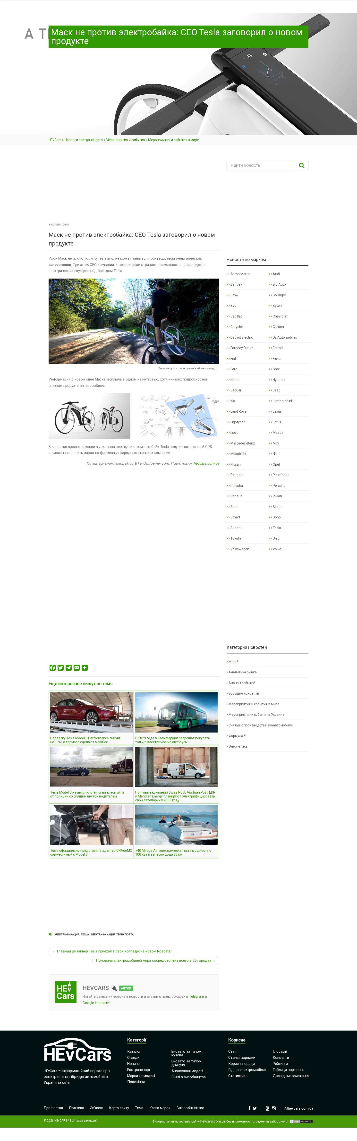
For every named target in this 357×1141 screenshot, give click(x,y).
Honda (235, 380)
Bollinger (279, 295)
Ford (233, 369)
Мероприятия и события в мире (173, 140)
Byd (233, 306)
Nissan (235, 464)
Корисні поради (241, 1063)
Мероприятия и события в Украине (256, 714)
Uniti (276, 538)
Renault (236, 496)
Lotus (276, 422)
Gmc (276, 369)
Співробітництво (190, 1108)
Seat (234, 507)
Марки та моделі (141, 1076)
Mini (275, 443)
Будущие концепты (244, 693)
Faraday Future (242, 348)
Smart (235, 517)
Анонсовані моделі (187, 1071)
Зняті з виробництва (188, 1077)
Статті (233, 1051)
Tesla (85, 934)
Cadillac (236, 316)
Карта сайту (119, 1108)
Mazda (277, 433)
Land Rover (239, 411)
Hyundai (278, 380)
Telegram (196, 996)
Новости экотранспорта (84, 140)
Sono (276, 517)
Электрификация (66, 934)
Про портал (53, 1108)
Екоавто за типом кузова (186, 1053)
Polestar (236, 486)
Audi (276, 274)
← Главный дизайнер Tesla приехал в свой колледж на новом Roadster (112, 951)
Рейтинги (280, 1063)
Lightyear (237, 422)
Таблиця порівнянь (288, 1070)
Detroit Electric (241, 337)
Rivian (277, 496)
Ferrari (277, 348)
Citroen (278, 327)
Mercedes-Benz (242, 443)
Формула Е (237, 736)
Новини (133, 1063)
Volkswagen (239, 549)
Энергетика (238, 746)
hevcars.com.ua (206, 463)
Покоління (136, 1082)
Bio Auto (279, 284)
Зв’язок (96, 1108)
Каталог (134, 1051)
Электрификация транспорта (112, 934)
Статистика (237, 1076)
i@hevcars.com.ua (298, 1108)
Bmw (234, 295)
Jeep (276, 390)
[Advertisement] (134, 186)
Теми (139, 1108)
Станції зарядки (241, 1057)
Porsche (278, 486)
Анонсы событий (242, 683)
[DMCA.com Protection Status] (301, 1121)
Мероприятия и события (125, 140)
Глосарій (280, 1051)
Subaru (236, 528)
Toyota (235, 538)
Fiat (233, 359)
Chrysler (236, 327)
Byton (277, 306)
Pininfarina (280, 475)
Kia (232, 401)
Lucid (234, 433)
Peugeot (237, 475)
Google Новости (96, 1003)
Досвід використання (291, 1076)
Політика (76, 1108)
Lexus (277, 411)
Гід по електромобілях (247, 1070)
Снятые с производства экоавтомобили (261, 725)
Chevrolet (280, 316)
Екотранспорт (138, 1070)
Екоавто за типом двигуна (186, 1063)
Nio (275, 454)
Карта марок (159, 1108)
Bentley (236, 284)
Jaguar (235, 390)
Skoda (277, 507)
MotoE (233, 662)
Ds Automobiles (284, 337)
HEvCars (55, 140)
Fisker (277, 359)
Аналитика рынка (243, 672)
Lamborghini (282, 401)
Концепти (281, 1057)
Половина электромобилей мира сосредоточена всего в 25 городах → (156, 960)
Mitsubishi (238, 454)
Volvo (276, 549)
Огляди (133, 1057)
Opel (276, 464)
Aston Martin (240, 274)
